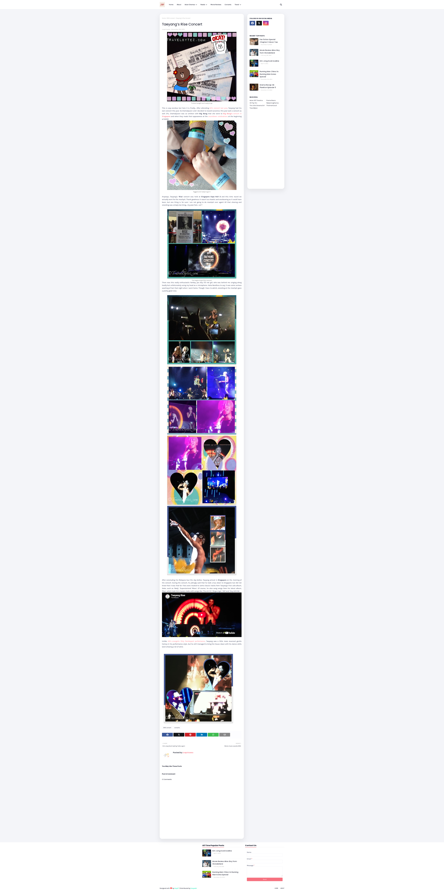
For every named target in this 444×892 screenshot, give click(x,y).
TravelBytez (253, 108)
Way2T (176, 888)
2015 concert (171, 18)
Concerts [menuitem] (228, 5)
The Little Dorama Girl (257, 105)
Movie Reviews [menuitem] (216, 5)
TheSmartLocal (271, 105)
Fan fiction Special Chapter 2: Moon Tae (269, 40)
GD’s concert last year (218, 108)
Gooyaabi (194, 888)
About (282, 888)
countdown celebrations (218, 116)
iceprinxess (166, 29)
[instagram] (266, 23)
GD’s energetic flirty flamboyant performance (186, 641)
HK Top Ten (253, 103)
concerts (177, 727)
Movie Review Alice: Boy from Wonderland (270, 51)
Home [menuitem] (171, 5)
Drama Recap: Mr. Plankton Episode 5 (268, 86)
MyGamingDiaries (272, 103)
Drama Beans (271, 100)
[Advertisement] (266, 147)
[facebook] (252, 23)
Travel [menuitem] (237, 5)
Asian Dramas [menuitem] (190, 5)
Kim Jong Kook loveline (269, 61)
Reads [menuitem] (202, 5)
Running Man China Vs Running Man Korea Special (269, 74)
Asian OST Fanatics (256, 100)
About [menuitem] (179, 5)
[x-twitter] (259, 23)
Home (164, 18)
